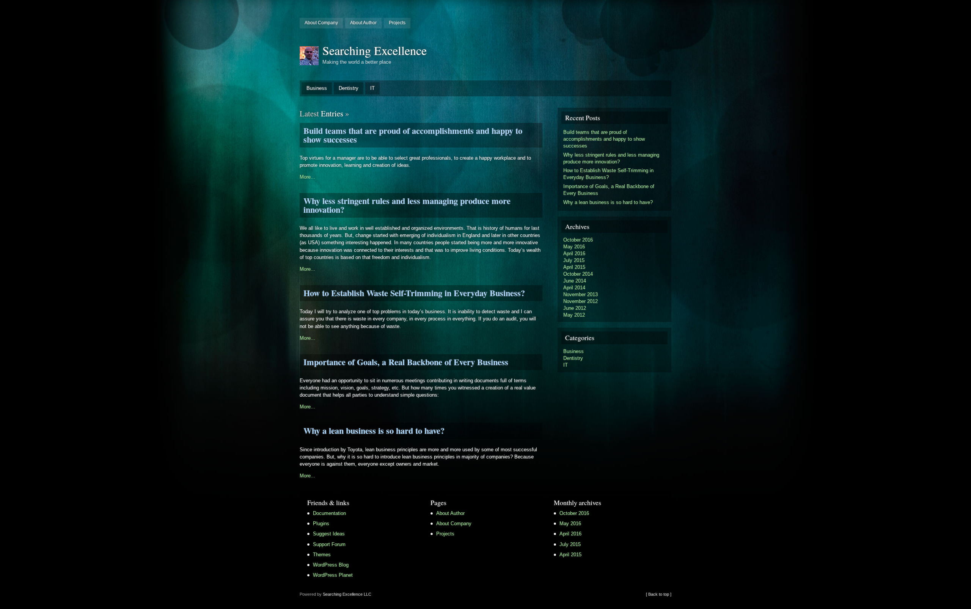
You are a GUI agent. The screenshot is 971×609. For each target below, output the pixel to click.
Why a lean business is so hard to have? (374, 430)
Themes (322, 554)
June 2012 (574, 308)
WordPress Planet (333, 575)
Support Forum (329, 544)
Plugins (321, 523)
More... (307, 177)
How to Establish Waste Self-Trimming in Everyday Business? (414, 293)
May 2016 (574, 247)
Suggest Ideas (329, 534)
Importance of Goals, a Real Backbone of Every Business (405, 362)
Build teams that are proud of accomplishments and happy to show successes (412, 134)
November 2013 (580, 294)
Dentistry (348, 88)
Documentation (329, 513)
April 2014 (574, 287)
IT (372, 88)
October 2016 (578, 240)
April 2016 (574, 253)
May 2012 (574, 315)
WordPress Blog (331, 565)
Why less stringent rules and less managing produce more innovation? (407, 205)
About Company (321, 22)
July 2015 (573, 260)
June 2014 (574, 281)
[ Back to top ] (658, 594)
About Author (363, 22)
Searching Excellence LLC (347, 594)
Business (316, 88)
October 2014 (578, 274)
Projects (397, 22)
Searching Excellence (374, 50)
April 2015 (574, 267)
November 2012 (580, 301)
